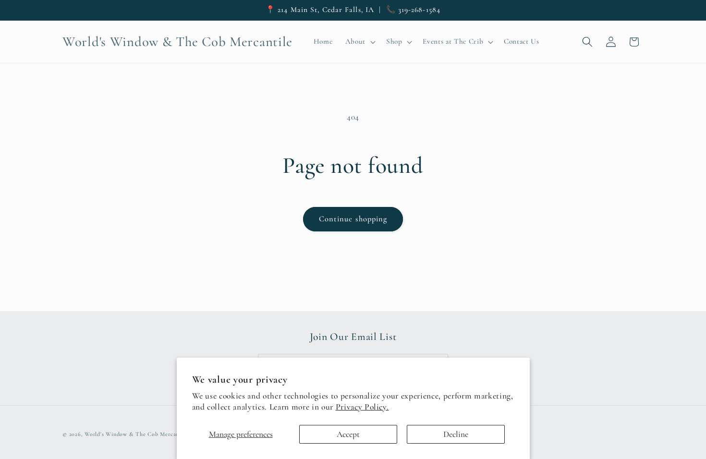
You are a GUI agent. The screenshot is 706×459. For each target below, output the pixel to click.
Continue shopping (353, 219)
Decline (455, 434)
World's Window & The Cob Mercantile (136, 434)
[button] (359, 42)
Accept (348, 434)
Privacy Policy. (362, 407)
